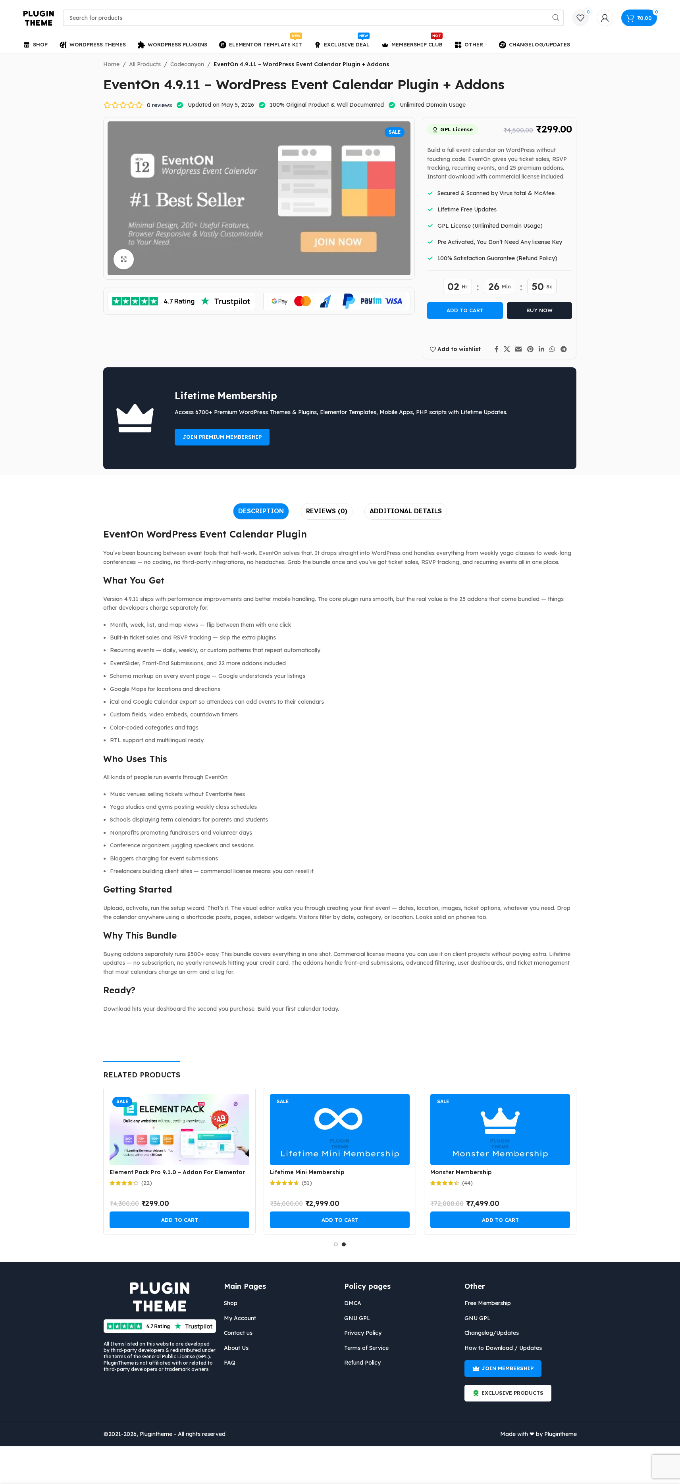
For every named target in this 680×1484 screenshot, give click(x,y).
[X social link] (507, 349)
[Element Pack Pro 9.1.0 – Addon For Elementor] (179, 1129)
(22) (146, 1183)
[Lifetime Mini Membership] (340, 1129)
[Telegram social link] (563, 349)
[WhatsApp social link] (552, 349)
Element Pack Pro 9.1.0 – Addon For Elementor (177, 1172)
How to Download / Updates (503, 1348)
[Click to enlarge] (123, 259)
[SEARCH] (555, 18)
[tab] (261, 511)
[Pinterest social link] (530, 349)
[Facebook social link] (496, 349)
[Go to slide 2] (344, 1244)
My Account (240, 1318)
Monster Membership (461, 1172)
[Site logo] (39, 17)
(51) (307, 1183)
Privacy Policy (362, 1332)
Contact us (238, 1332)
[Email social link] (518, 349)
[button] (179, 1219)
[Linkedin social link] (541, 349)
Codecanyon (187, 64)
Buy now (539, 310)
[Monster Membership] (500, 1129)
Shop (230, 1303)
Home (111, 64)
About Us (236, 1348)
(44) (467, 1183)
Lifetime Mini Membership (307, 1172)
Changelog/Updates (491, 1332)
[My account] (605, 18)
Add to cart (465, 310)
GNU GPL (357, 1318)
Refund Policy (362, 1362)
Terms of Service (366, 1348)
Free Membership (487, 1303)
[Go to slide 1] (336, 1244)
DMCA (352, 1303)
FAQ (229, 1362)
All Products (145, 64)
